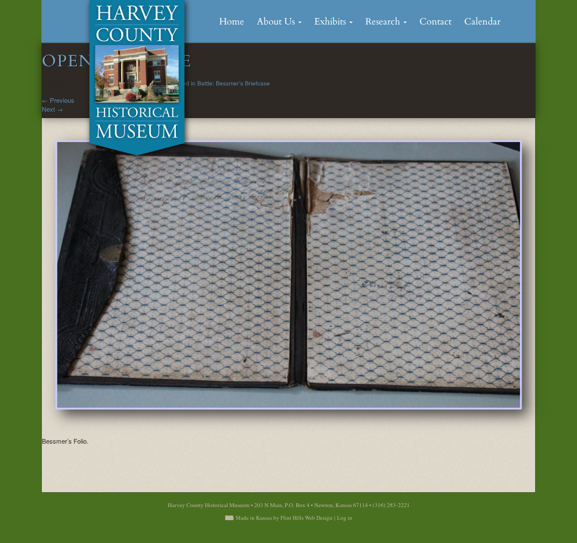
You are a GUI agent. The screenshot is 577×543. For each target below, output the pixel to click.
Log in (344, 517)
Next (52, 108)
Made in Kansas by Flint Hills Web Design (284, 517)
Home (231, 21)
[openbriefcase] (295, 280)
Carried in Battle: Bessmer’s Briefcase (219, 83)
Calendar (482, 21)
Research (384, 21)
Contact (435, 21)
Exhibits (331, 21)
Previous (58, 100)
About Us (277, 21)
